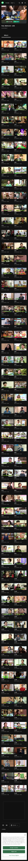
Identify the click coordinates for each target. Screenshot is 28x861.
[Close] (25, 835)
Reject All (14, 851)
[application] (14, 13)
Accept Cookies (14, 847)
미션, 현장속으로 (6, 26)
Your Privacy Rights (14, 855)
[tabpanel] (14, 418)
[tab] (6, 35)
